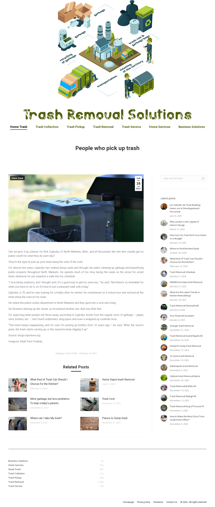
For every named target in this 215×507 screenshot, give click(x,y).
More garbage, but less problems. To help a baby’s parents (50, 401)
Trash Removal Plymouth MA (184, 305)
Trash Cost (108, 398)
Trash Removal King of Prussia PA (187, 406)
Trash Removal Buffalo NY (183, 386)
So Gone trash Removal (182, 355)
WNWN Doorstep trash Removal (186, 282)
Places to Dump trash (114, 418)
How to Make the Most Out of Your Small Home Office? (187, 418)
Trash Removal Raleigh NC (183, 396)
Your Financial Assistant (182, 315)
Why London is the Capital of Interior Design (184, 223)
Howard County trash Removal (185, 345)
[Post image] (17, 385)
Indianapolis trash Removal (184, 366)
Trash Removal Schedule (182, 272)
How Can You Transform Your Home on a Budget (188, 237)
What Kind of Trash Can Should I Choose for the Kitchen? (49, 381)
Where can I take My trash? (46, 418)
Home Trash (17, 178)
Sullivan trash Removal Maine (185, 376)
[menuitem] (18, 126)
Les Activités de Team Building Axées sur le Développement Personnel (185, 208)
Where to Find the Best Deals (184, 248)
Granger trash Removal (182, 325)
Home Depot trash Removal (118, 379)
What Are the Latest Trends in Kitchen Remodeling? (185, 294)
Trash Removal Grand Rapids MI (186, 335)
